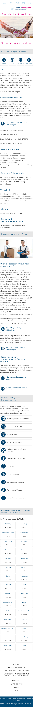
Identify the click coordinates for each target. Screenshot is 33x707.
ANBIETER (29, 63)
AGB (16, 690)
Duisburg (24, 621)
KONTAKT (16, 664)
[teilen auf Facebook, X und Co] (11, 3)
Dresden (24, 543)
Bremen (24, 630)
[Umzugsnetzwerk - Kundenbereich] (23, 3)
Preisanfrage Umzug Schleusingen (13, 329)
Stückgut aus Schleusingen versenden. (16, 378)
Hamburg (24, 638)
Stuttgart (24, 551)
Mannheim (8, 543)
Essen (24, 603)
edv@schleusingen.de (14, 143)
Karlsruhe (24, 560)
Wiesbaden (24, 534)
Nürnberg (8, 525)
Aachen (8, 638)
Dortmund (24, 569)
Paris (24, 647)
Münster (8, 595)
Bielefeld (8, 560)
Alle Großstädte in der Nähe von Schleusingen (18, 124)
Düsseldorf (8, 621)
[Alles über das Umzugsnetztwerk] (4, 3)
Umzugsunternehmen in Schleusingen (15, 348)
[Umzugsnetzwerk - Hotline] (29, 3)
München (24, 595)
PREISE (4, 63)
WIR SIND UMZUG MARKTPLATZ (16, 671)
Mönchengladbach (7, 630)
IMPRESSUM (16, 681)
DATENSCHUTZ (16, 684)
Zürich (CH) (8, 647)
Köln (24, 586)
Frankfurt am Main (7, 534)
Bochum (8, 586)
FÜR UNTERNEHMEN (16, 667)
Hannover (8, 551)
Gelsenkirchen (8, 603)
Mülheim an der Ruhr (24, 612)
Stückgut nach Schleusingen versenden (16, 389)
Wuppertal (24, 577)
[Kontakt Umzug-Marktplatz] (17, 3)
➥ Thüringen (15, 92)
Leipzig (24, 525)
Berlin (8, 612)
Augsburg (7, 569)
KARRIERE (17, 687)
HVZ (12, 63)
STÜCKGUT (21, 63)
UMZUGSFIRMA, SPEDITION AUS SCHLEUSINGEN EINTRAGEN (16, 675)
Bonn (8, 577)
